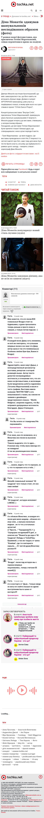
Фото (35, 740)
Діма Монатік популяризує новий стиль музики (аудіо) (20, 231)
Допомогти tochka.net (21, 16)
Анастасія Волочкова (27, 730)
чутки (15, 765)
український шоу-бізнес (25, 762)
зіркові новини (28, 748)
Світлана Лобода (9, 740)
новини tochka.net (20, 751)
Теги (4, 723)
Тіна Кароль (25, 740)
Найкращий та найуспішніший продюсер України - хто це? (26, 638)
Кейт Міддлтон (34, 735)
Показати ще (22, 604)
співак (16, 759)
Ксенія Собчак (8, 738)
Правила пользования (7, 806)
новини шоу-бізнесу (16, 185)
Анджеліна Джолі (10, 732)
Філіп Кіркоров (8, 743)
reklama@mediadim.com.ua (33, 795)
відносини (37, 746)
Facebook (23, 169)
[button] (36, 10)
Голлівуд (21, 735)
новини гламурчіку (10, 754)
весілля (26, 746)
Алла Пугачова (8, 730)
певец (23, 182)
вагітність (16, 746)
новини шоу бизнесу (11, 757)
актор (29, 743)
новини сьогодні (28, 754)
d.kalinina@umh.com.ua (35, 800)
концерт (6, 751)
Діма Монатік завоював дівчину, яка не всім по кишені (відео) (21, 277)
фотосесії (6, 765)
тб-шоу (35, 759)
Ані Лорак (25, 732)
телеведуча (7, 762)
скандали (6, 759)
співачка (25, 759)
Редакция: (4, 800)
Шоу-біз (21, 743)
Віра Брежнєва (8, 735)
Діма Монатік (36, 185)
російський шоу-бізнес (32, 757)
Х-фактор (12, 182)
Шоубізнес (6, 58)
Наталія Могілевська (26, 738)
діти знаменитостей (11, 748)
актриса (5, 746)
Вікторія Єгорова (15, 47)
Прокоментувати (13, 333)
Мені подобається (27, 333)
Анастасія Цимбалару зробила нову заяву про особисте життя (26, 616)
